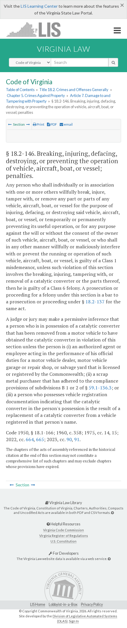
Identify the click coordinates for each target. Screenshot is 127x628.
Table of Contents (20, 89)
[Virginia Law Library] (112, 512)
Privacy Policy (92, 604)
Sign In (74, 621)
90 (69, 439)
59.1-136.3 (100, 387)
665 (40, 439)
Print (40, 124)
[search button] (113, 62)
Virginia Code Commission (63, 530)
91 (76, 439)
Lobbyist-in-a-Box (63, 604)
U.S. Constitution (63, 541)
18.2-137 (95, 301)
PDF (53, 124)
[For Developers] (109, 559)
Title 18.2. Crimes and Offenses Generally (73, 89)
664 (30, 439)
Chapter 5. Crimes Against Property (36, 95)
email (68, 124)
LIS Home (37, 604)
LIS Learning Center (39, 6)
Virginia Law (63, 48)
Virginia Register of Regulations (63, 536)
